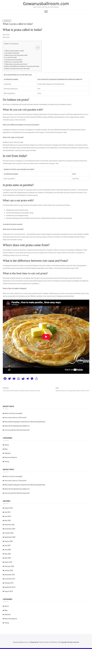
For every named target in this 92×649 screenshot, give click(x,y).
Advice (6, 445)
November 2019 (9, 579)
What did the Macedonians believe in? (17, 426)
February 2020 (9, 566)
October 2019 (8, 583)
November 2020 (9, 529)
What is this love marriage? (13, 413)
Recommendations (10, 457)
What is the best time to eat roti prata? (17, 68)
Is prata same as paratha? (13, 60)
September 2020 (9, 537)
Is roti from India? (11, 57)
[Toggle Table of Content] (36, 48)
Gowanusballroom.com (46, 3)
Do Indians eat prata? (12, 53)
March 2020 (8, 562)
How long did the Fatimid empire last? (17, 430)
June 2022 (7, 516)
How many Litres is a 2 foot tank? (15, 417)
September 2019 (9, 587)
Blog (5, 449)
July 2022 (7, 512)
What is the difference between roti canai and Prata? (22, 66)
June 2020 (7, 550)
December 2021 (9, 525)
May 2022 (7, 520)
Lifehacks (7, 21)
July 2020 (7, 545)
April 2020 (7, 558)
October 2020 (8, 533)
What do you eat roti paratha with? (16, 55)
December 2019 (9, 575)
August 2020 (8, 541)
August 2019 (8, 591)
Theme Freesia (44, 642)
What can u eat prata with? (14, 62)
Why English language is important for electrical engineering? (24, 422)
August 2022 (8, 508)
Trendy (6, 461)
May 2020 (7, 554)
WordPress (53, 642)
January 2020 (8, 570)
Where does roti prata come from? (16, 64)
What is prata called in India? (18, 23)
